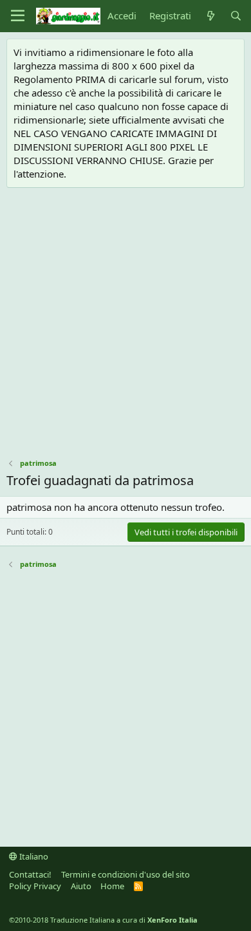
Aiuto (81, 886)
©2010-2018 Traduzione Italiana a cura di (103, 920)
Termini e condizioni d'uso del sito (125, 874)
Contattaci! (30, 874)
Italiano (32, 856)
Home (112, 886)
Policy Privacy (35, 886)
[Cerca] (235, 16)
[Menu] (18, 16)
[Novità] (210, 16)
